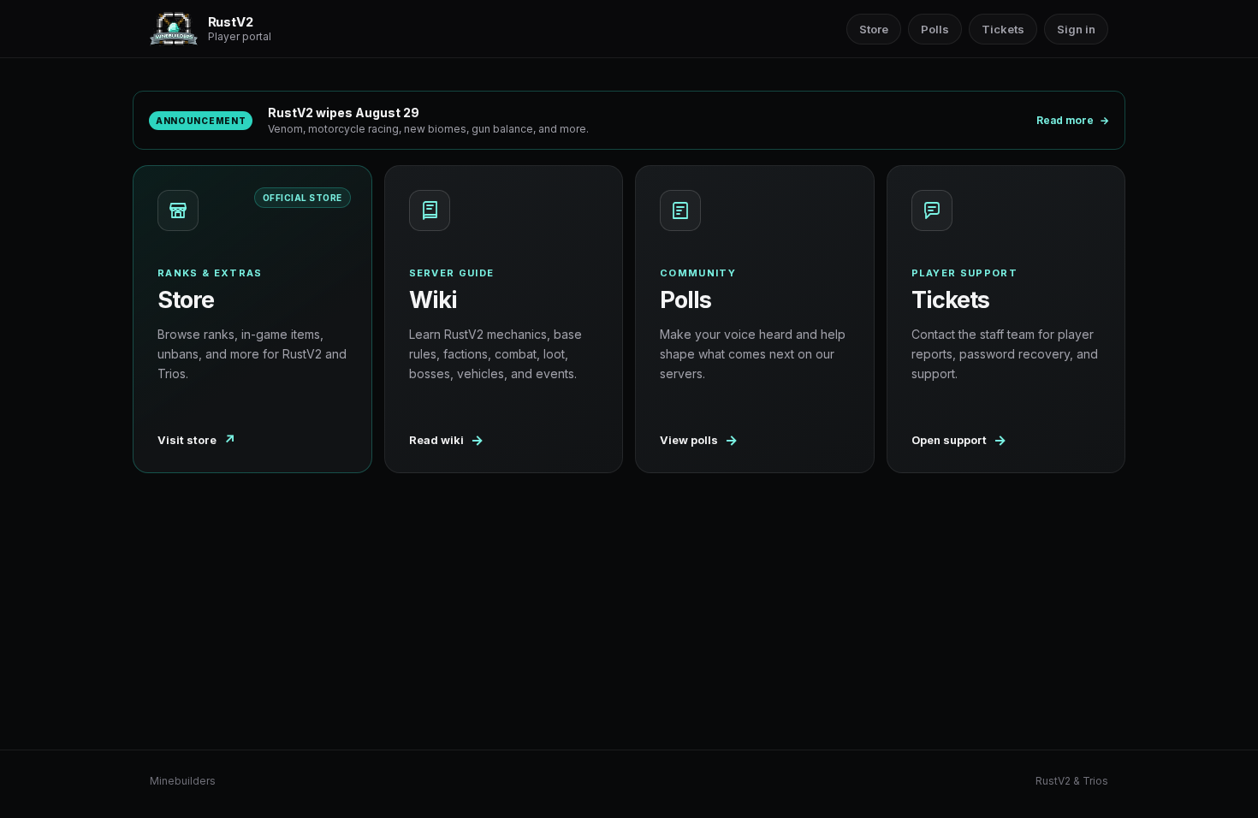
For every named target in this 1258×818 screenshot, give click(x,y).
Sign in (1076, 29)
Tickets (1003, 29)
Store (873, 29)
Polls (935, 29)
